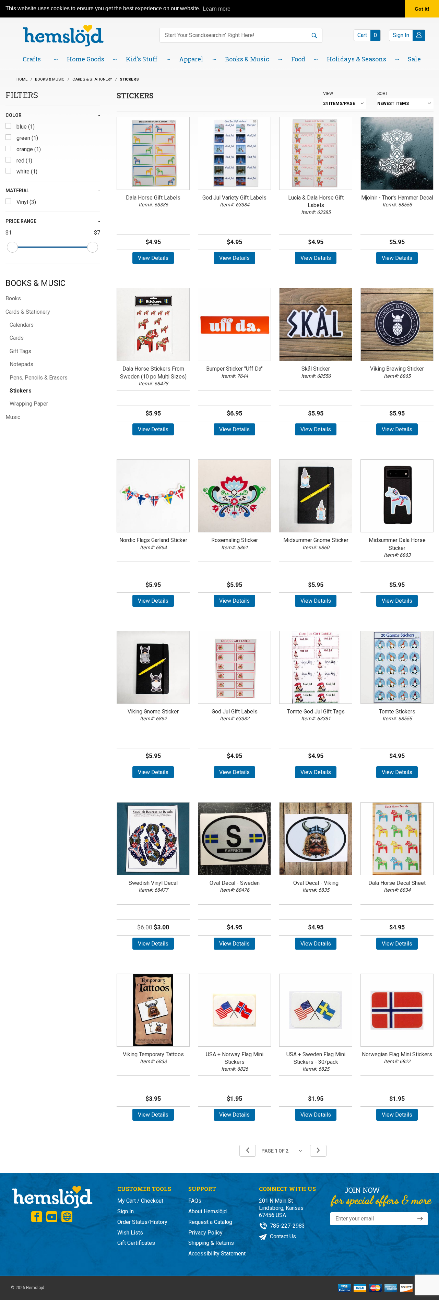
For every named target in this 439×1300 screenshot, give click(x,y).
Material (17, 190)
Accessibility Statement (217, 1253)
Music (12, 417)
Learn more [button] (216, 9)
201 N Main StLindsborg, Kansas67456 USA (281, 1207)
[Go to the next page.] (318, 1151)
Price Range (20, 221)
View (328, 93)
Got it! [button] (422, 9)
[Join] (420, 1218)
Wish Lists (130, 1232)
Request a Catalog (210, 1222)
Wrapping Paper (29, 403)
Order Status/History (142, 1222)
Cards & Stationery (27, 312)
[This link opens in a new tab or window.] (36, 1216)
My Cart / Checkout (140, 1200)
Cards (17, 338)
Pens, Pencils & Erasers (39, 377)
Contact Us (282, 1236)
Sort (382, 93)
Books (13, 298)
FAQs (194, 1200)
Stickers (21, 390)
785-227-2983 (287, 1226)
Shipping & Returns (211, 1243)
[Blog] (66, 1216)
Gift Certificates (136, 1243)
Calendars (22, 325)
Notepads (21, 364)
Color (13, 115)
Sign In (125, 1211)
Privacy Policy (205, 1232)
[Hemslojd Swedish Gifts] (63, 35)
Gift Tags (20, 351)
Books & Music (35, 283)
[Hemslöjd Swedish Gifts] (52, 1196)
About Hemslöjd (207, 1211)
